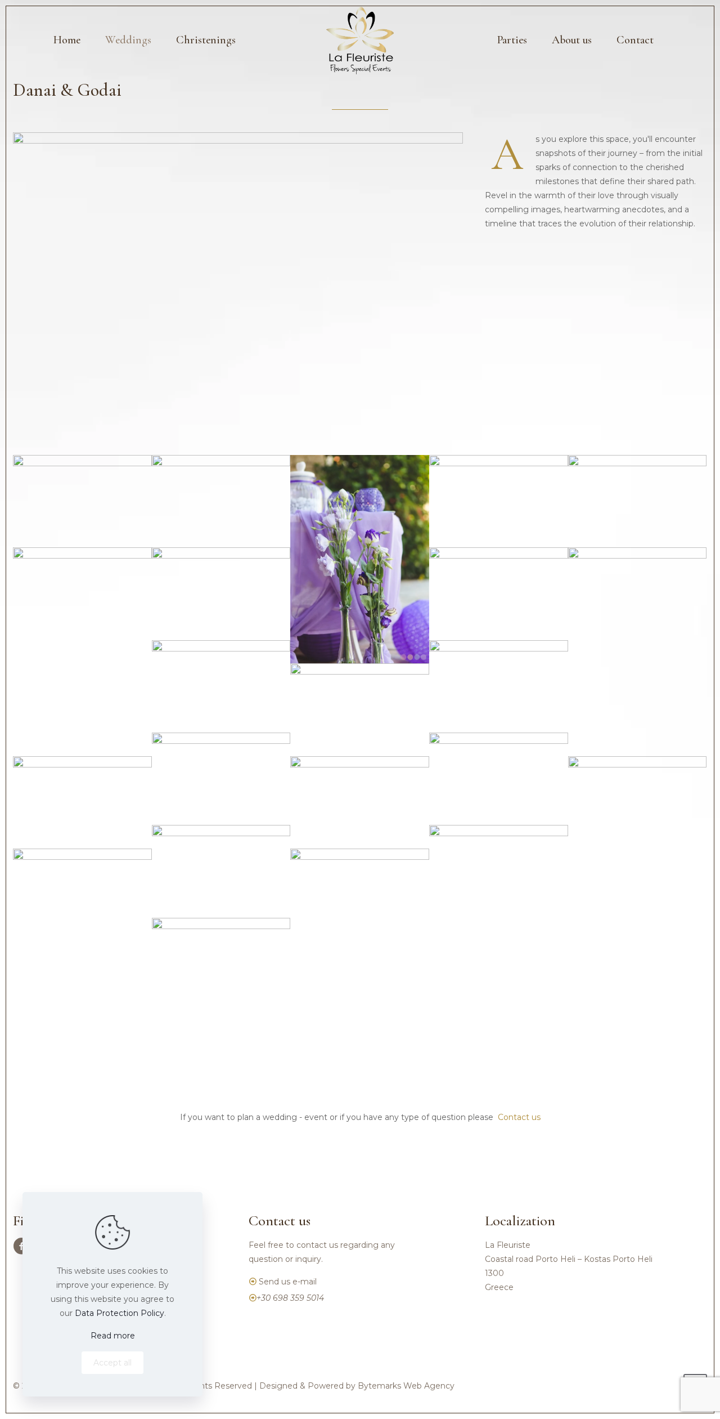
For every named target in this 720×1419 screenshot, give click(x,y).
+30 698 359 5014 (290, 1298)
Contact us (519, 1117)
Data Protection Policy (119, 1313)
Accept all (112, 1363)
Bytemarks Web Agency (406, 1386)
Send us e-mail (288, 1282)
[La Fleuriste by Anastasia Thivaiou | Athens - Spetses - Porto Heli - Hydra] (360, 40)
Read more (113, 1336)
